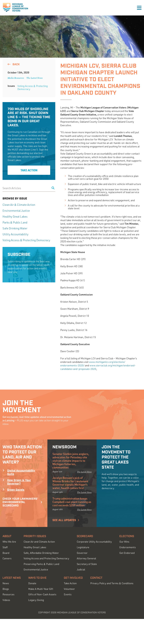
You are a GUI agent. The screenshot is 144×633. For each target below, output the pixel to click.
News (6, 583)
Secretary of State (87, 564)
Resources (8, 594)
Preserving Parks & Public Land (41, 564)
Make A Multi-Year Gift (40, 588)
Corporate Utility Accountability (94, 541)
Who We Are (9, 541)
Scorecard (85, 536)
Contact (96, 578)
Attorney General (86, 558)
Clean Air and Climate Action (39, 541)
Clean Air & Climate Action (19, 204)
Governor (82, 552)
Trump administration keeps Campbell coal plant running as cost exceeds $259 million (71, 502)
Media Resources (16, 78)
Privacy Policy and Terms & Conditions (111, 583)
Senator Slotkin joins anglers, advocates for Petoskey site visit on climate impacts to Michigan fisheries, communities (70, 460)
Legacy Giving (36, 600)
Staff (5, 547)
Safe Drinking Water (15, 228)
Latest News (12, 578)
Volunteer (69, 588)
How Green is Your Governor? (19, 482)
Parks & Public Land (15, 222)
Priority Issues (35, 536)
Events (67, 594)
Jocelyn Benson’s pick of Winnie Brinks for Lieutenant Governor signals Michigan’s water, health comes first (70, 483)
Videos (6, 600)
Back (16, 64)
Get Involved (73, 578)
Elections (126, 536)
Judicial (81, 569)
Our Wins (124, 541)
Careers (7, 558)
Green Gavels (15, 490)
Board (6, 552)
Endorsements (127, 547)
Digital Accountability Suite (21, 472)
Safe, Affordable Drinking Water (41, 552)
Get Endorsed (127, 552)
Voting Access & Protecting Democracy (32, 87)
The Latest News (34, 78)
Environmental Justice (16, 210)
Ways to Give (37, 578)
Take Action (29, 170)
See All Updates (64, 520)
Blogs (6, 588)
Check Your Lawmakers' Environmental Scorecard (20, 502)
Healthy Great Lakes (15, 216)
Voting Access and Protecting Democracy (46, 558)
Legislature (83, 547)
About (7, 536)
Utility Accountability (15, 234)
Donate (32, 583)
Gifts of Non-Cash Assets (42, 594)
